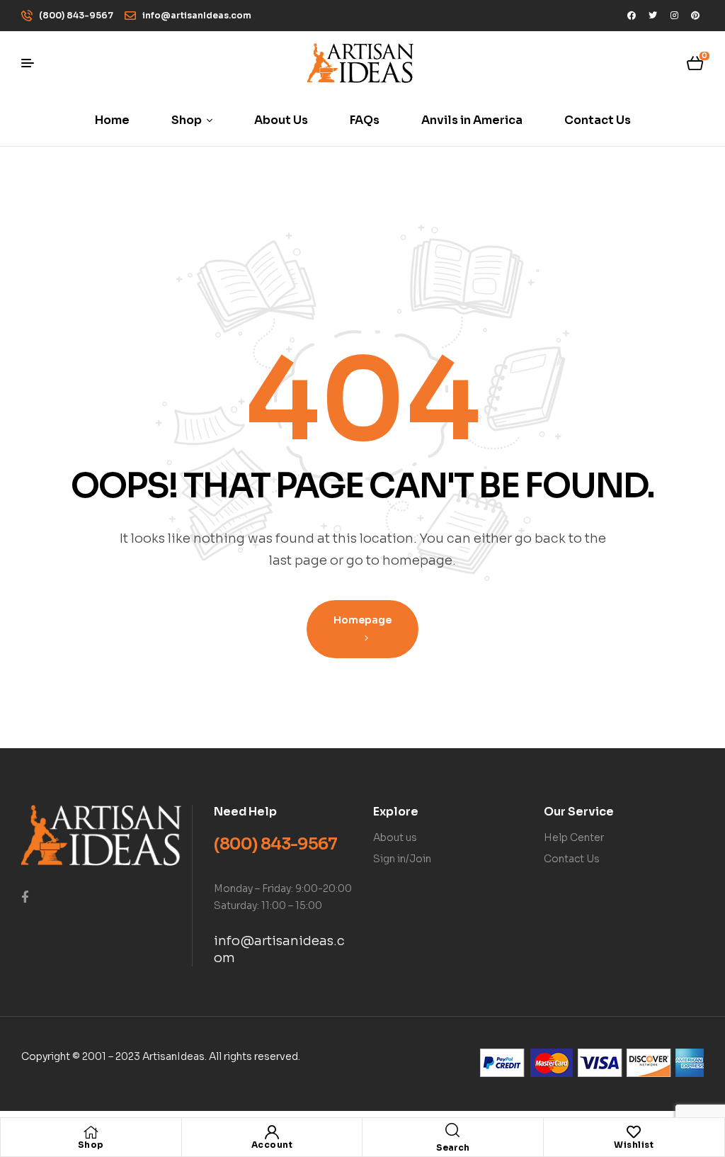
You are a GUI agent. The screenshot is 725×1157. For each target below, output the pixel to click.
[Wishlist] (634, 1132)
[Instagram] (674, 15)
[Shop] (91, 1132)
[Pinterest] (695, 15)
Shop (91, 1144)
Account (272, 1144)
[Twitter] (652, 15)
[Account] (272, 1132)
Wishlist (633, 1144)
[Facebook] (631, 15)
